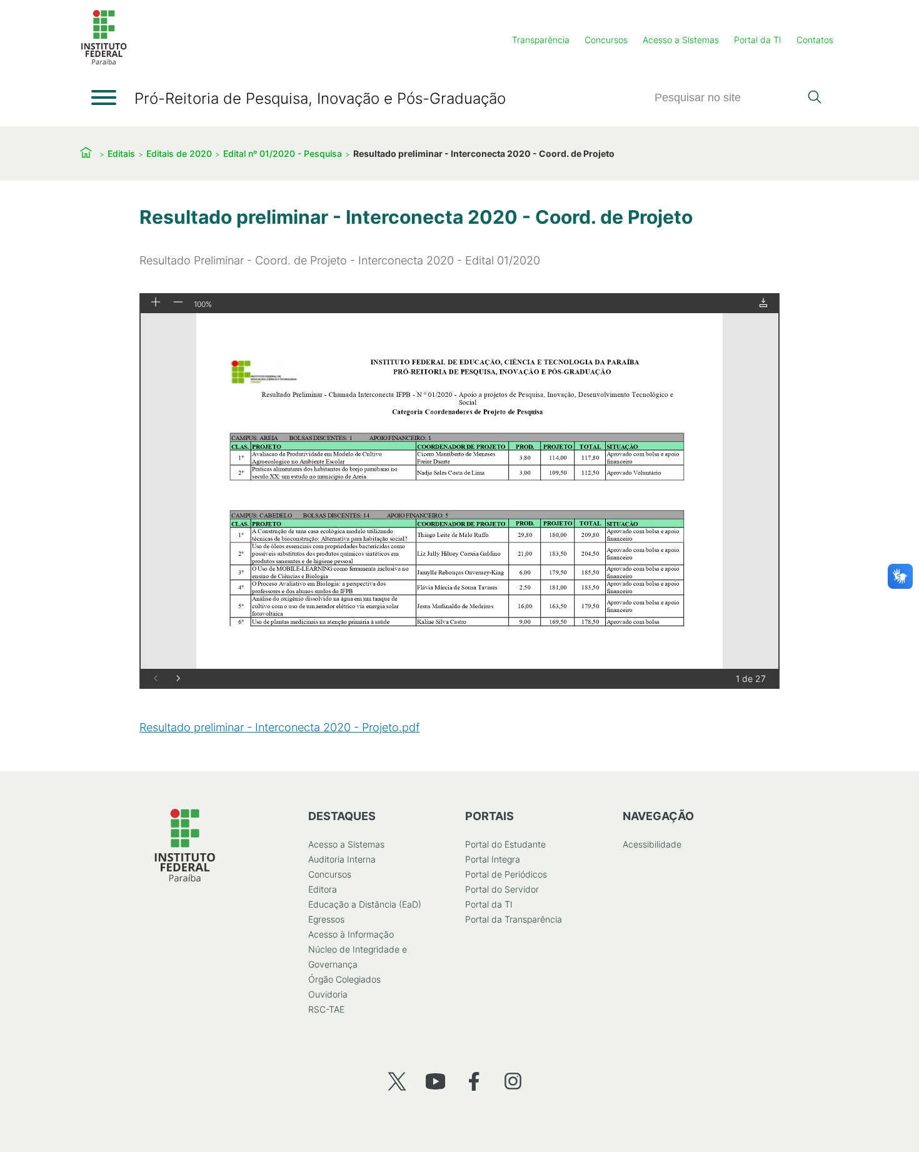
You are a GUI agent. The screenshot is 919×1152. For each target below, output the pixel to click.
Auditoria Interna (342, 859)
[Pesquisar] (814, 98)
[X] (396, 1081)
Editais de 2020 (179, 153)
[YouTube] (435, 1081)
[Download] (763, 303)
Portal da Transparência (513, 919)
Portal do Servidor (502, 889)
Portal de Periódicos (506, 874)
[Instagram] (513, 1081)
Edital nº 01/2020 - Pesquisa (282, 153)
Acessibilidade (652, 844)
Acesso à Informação (351, 934)
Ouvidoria (328, 994)
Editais (121, 153)
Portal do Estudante (505, 844)
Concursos (606, 39)
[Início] (103, 62)
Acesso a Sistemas (681, 39)
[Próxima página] (178, 679)
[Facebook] (474, 1081)
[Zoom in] (155, 303)
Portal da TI (757, 39)
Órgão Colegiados (344, 979)
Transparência (541, 39)
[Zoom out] (178, 303)
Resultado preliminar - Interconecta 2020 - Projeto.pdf (279, 727)
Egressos (326, 919)
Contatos (814, 39)
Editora (322, 889)
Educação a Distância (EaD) (364, 904)
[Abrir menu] (104, 97)
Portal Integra (492, 859)
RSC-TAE (326, 1009)
